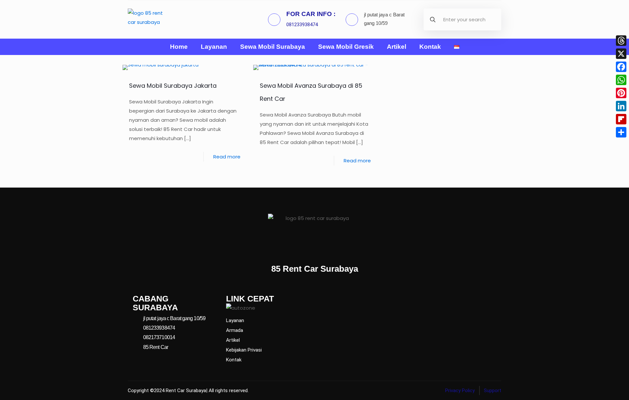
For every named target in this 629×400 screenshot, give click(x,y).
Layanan (214, 47)
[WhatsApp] (621, 79)
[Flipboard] (621, 119)
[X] (621, 53)
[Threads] (621, 40)
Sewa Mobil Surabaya (272, 47)
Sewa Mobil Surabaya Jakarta (173, 86)
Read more (226, 156)
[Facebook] (621, 66)
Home (179, 47)
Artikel (396, 47)
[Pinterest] (621, 93)
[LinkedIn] (621, 106)
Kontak (430, 47)
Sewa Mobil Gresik (346, 47)
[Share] (621, 132)
